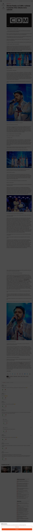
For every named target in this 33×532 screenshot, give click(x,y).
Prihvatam (17, 529)
